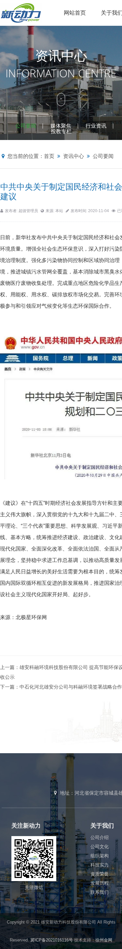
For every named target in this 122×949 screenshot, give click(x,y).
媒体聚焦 (60, 126)
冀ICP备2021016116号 (51, 940)
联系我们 (99, 892)
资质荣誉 (99, 874)
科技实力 (99, 864)
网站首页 (75, 13)
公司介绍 (99, 837)
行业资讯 (96, 126)
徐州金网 (103, 940)
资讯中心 (73, 156)
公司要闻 (25, 126)
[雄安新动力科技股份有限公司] (28, 12)
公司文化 (99, 846)
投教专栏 (61, 131)
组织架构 (99, 855)
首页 (49, 156)
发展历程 (99, 883)
